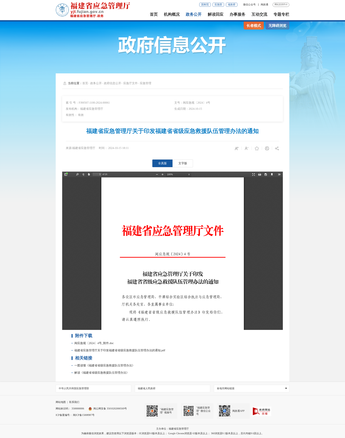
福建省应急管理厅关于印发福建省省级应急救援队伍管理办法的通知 (172, 131)
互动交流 (259, 14)
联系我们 (74, 402)
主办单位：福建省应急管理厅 (172, 428)
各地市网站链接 (225, 388)
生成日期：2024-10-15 (188, 108)
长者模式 (254, 26)
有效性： (75, 114)
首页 (154, 14)
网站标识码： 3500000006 (70, 408)
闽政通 (264, 4)
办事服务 (237, 14)
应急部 (218, 4)
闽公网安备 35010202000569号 (110, 408)
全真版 (162, 163)
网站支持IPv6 (281, 4)
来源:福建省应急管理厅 (80, 147)
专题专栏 (281, 14)
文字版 (182, 163)
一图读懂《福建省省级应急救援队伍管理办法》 (104, 365)
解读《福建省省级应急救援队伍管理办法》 (101, 372)
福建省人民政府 (146, 388)
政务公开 (194, 14)
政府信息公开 (112, 83)
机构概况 (172, 14)
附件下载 (83, 335)
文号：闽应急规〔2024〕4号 (192, 102)
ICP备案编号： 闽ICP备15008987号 (75, 415)
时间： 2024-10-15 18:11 (114, 147)
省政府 (231, 4)
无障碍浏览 (277, 26)
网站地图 (61, 402)
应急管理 (145, 83)
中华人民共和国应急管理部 (74, 388)
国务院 (205, 4)
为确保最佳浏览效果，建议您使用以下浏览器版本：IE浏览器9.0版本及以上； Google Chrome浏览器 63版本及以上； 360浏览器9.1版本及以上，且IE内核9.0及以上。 (172, 433)
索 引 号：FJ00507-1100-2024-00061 (88, 102)
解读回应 (216, 14)
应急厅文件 (130, 83)
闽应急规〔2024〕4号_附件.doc (94, 343)
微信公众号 (249, 4)
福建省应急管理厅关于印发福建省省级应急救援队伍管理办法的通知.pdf (119, 350)
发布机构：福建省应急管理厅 (84, 108)
